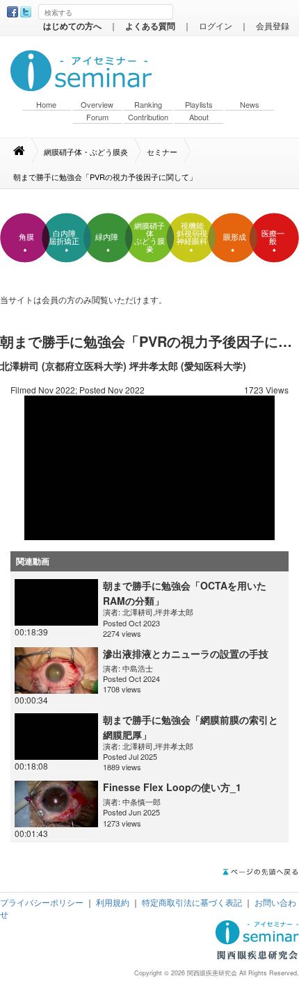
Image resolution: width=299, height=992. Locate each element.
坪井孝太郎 (174, 611)
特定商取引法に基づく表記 (192, 902)
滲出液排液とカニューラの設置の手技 (185, 653)
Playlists (199, 104)
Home (46, 104)
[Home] (26, 150)
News (249, 104)
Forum (97, 117)
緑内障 (106, 237)
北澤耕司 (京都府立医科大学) (63, 366)
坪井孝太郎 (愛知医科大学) (187, 366)
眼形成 (234, 237)
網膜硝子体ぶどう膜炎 (149, 237)
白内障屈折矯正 (64, 237)
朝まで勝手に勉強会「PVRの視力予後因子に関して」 (105, 176)
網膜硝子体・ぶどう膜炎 (86, 151)
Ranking (148, 104)
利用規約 (112, 902)
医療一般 (272, 237)
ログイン (215, 25)
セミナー (162, 151)
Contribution (148, 117)
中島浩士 (137, 668)
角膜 (26, 237)
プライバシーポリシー (41, 902)
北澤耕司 (137, 611)
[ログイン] (149, 466)
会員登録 (272, 25)
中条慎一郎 (141, 801)
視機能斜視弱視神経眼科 (192, 233)
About (199, 117)
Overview (97, 104)
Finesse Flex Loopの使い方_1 (172, 787)
